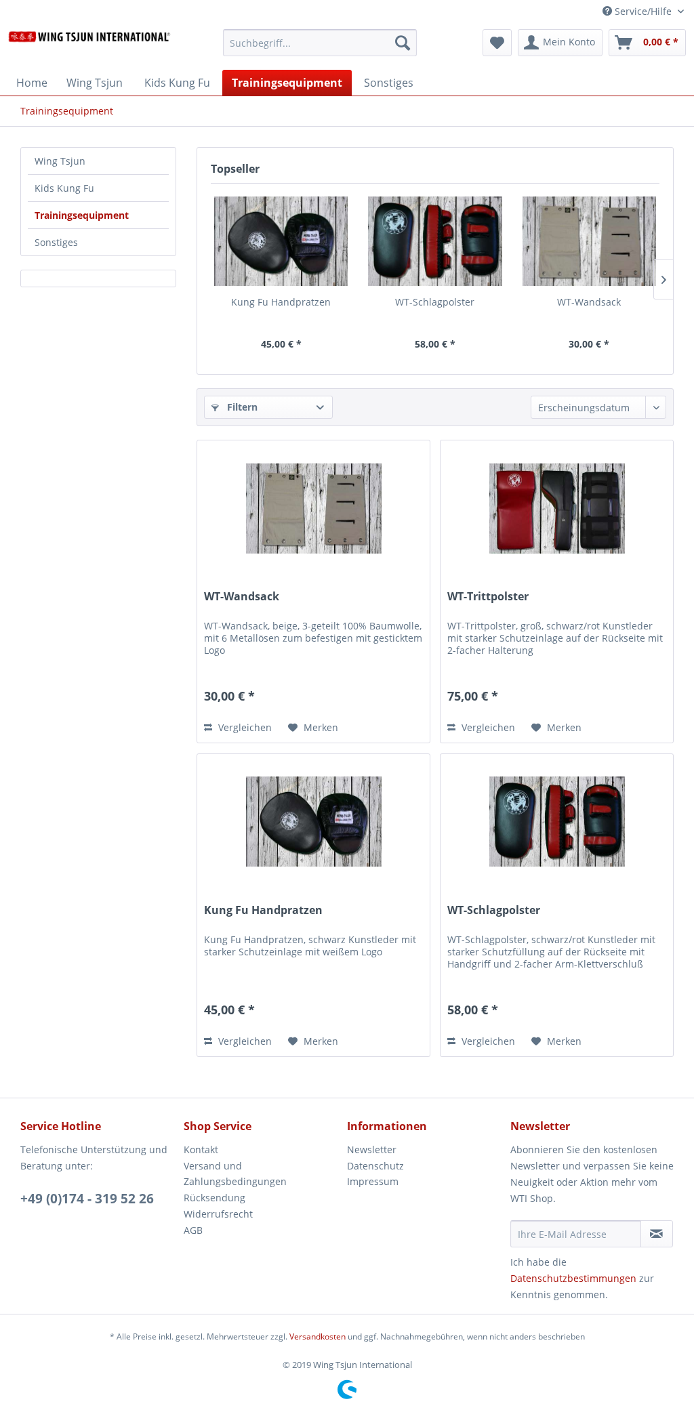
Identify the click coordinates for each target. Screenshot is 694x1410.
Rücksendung (214, 1197)
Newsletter (371, 1149)
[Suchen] (402, 42)
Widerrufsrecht (218, 1213)
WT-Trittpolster (488, 596)
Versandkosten (317, 1336)
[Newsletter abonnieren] (656, 1233)
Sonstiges (56, 242)
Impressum (373, 1181)
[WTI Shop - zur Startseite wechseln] (89, 46)
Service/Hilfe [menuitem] (643, 11)
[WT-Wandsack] (589, 241)
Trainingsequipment (82, 215)
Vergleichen (244, 727)
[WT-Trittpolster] (556, 508)
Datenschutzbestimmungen (573, 1278)
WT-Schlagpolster (434, 301)
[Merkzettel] (497, 42)
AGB (193, 1230)
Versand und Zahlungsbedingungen (235, 1173)
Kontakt (201, 1149)
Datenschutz (375, 1165)
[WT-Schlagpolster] (435, 241)
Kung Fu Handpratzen (281, 301)
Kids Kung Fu (64, 188)
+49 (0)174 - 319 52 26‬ (87, 1198)
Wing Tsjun (60, 160)
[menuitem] (320, 49)
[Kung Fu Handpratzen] (281, 241)
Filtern (241, 406)
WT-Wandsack (589, 301)
